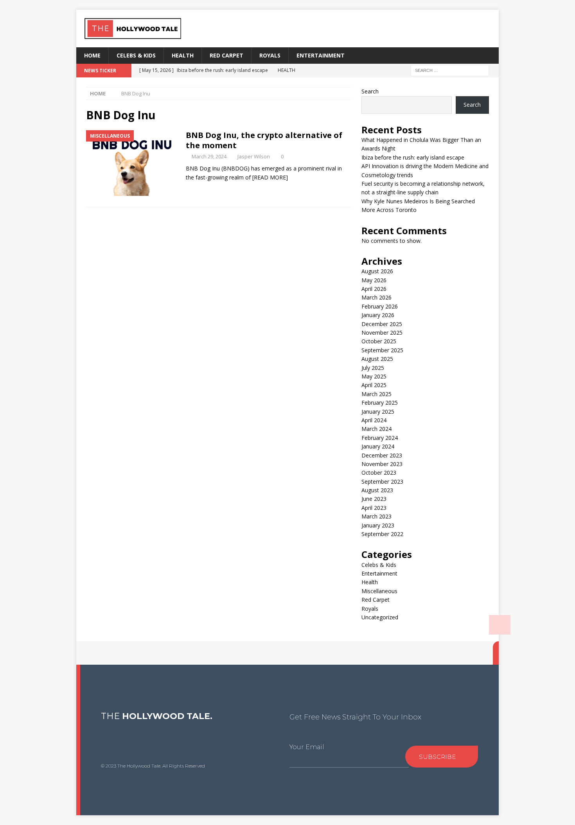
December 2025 (381, 324)
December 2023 (381, 455)
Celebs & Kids (136, 55)
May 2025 (373, 376)
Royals (269, 55)
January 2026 (377, 315)
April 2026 (373, 288)
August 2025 (377, 358)
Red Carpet (226, 55)
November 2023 (381, 464)
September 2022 (382, 534)
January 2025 (377, 411)
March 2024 (376, 428)
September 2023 (382, 481)
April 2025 (373, 385)
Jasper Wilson (253, 156)
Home (92, 55)
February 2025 (379, 402)
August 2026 (377, 271)
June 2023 (373, 498)
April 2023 (373, 507)
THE (156, 716)
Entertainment (320, 55)
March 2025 (376, 394)
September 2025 (382, 350)
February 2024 (379, 437)
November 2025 (381, 332)
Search (370, 91)
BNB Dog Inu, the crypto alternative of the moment (264, 140)
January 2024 (377, 446)
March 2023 (376, 516)
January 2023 (377, 525)
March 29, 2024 (209, 156)
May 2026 (373, 280)
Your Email (306, 747)
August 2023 (377, 490)
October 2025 (378, 341)
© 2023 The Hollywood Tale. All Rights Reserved (153, 766)
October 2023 (378, 472)
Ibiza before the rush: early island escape (412, 157)
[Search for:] (450, 70)
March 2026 (376, 297)
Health (183, 55)
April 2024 (373, 420)
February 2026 (379, 306)
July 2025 (372, 367)
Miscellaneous (379, 591)
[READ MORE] (270, 177)
